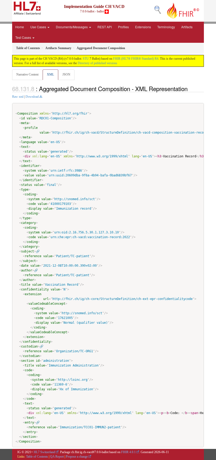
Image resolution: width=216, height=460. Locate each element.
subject (27, 251)
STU (86, 58)
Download (32, 96)
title (25, 285)
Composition (27, 113)
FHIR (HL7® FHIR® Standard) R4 (135, 58)
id (23, 118)
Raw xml (17, 96)
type (24, 189)
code (32, 204)
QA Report (57, 456)
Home (19, 27)
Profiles (123, 27)
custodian (29, 346)
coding (30, 194)
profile (31, 128)
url (46, 299)
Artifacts (187, 27)
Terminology (166, 27)
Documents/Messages (72, 27)
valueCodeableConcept (46, 304)
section (27, 361)
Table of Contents (37, 456)
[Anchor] (190, 88)
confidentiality (35, 289)
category (28, 223)
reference (33, 256)
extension (33, 294)
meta (24, 123)
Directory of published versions (97, 63)
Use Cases (38, 27)
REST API (104, 27)
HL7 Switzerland (44, 452)
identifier (30, 166)
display (34, 208)
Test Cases (23, 37)
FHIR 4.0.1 (128, 452)
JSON (66, 74)
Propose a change (77, 456)
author (26, 270)
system (30, 170)
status (30, 151)
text (24, 147)
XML (50, 74)
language (28, 142)
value (31, 118)
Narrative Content (27, 74)
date (24, 265)
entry (29, 422)
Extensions (143, 27)
